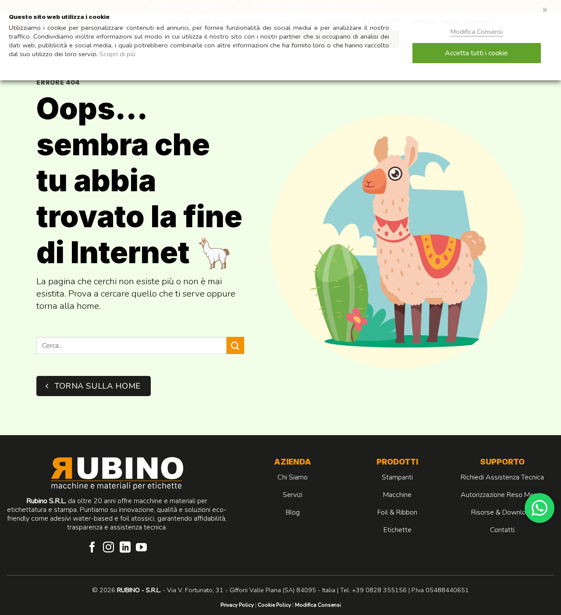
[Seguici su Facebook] (92, 548)
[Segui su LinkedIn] (125, 548)
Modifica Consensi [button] (318, 604)
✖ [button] (545, 10)
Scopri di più (117, 54)
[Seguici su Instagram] (108, 548)
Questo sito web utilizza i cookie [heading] (59, 16)
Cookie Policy (274, 604)
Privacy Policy (237, 604)
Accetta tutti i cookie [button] (476, 53)
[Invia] (235, 345)
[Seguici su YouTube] (141, 548)
